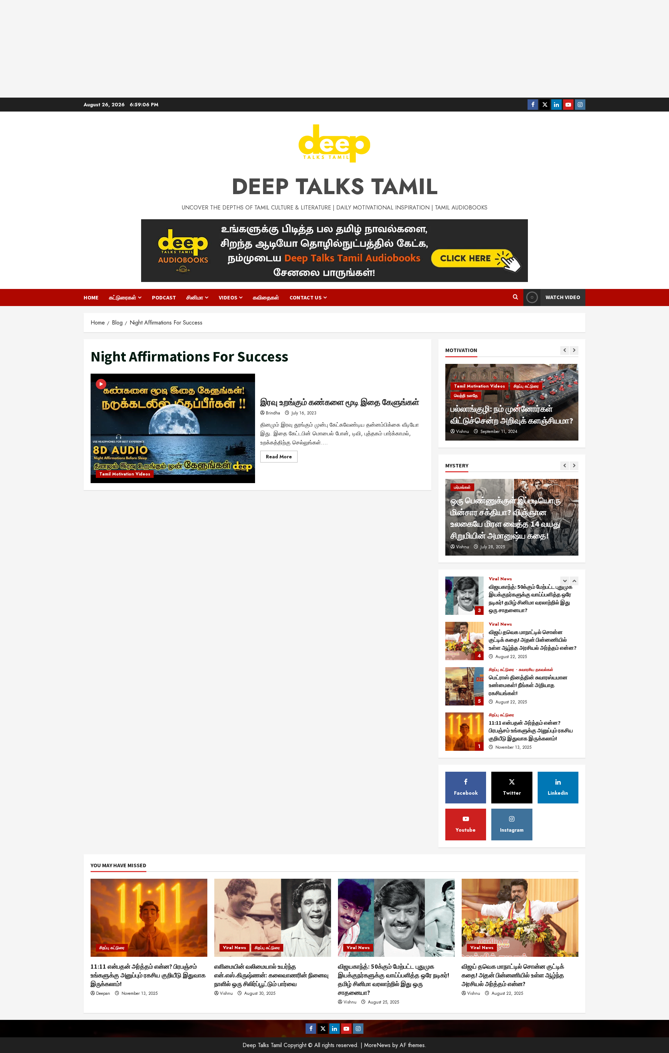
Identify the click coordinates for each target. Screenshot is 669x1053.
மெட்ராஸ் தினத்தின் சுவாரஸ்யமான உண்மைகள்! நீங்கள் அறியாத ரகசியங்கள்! (464, 686)
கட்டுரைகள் (122, 297)
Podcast (164, 297)
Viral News (500, 579)
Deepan (103, 993)
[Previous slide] (564, 350)
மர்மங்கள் (462, 487)
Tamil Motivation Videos (124, 474)
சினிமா (194, 297)
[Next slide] (574, 350)
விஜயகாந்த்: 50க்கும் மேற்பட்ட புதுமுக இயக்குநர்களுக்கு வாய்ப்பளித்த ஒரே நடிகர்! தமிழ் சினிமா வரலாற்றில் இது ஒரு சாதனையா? (464, 596)
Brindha (273, 413)
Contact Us (306, 297)
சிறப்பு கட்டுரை (526, 386)
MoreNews (377, 1045)
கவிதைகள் (266, 297)
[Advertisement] (334, 49)
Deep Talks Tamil (334, 186)
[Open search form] (515, 297)
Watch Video (563, 296)
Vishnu (462, 431)
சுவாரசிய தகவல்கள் (536, 669)
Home (91, 297)
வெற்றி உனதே (466, 395)
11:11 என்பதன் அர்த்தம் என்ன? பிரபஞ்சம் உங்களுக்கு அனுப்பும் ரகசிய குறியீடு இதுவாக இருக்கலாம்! (464, 731)
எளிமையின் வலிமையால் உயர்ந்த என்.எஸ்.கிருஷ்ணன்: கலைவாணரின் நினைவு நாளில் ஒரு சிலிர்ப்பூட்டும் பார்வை (271, 975)
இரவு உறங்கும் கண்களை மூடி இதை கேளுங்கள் (173, 428)
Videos (228, 297)
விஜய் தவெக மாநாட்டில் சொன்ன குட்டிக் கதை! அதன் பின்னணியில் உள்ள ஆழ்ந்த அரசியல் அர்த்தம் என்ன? (464, 641)
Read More (282, 458)
